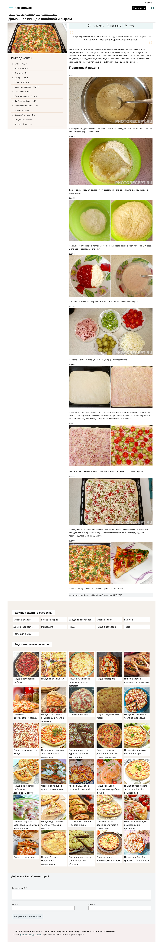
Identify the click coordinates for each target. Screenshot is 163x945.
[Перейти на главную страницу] (24, 8)
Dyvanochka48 (91, 595)
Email (91, 904)
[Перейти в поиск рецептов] (152, 8)
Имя (15, 904)
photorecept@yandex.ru (31, 934)
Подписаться (139, 8)
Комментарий (19, 888)
